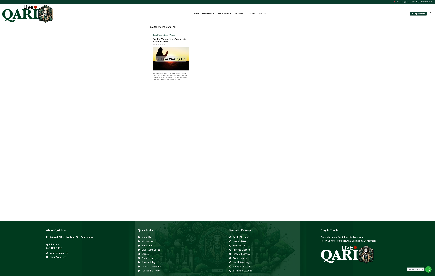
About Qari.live (208, 13)
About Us (146, 237)
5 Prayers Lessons (242, 270)
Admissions (147, 245)
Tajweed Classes (241, 250)
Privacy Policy (148, 262)
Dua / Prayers (158, 35)
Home (196, 13)
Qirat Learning (240, 258)
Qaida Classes (240, 237)
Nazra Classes (240, 241)
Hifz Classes (239, 245)
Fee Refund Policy (150, 270)
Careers (145, 254)
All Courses (147, 241)
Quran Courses (223, 13)
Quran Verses (169, 35)
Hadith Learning (241, 262)
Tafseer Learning (241, 254)
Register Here (419, 14)
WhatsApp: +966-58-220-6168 (422, 2)
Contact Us (250, 13)
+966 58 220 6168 (59, 253)
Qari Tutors (238, 13)
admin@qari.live (58, 257)
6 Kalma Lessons (241, 266)
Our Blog (263, 13)
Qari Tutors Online (150, 250)
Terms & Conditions (151, 266)
